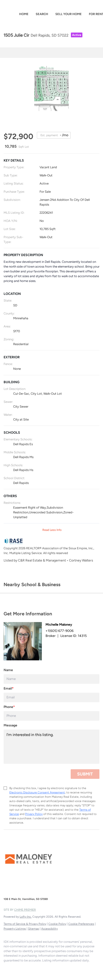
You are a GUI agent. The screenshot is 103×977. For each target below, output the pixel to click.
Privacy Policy (34, 814)
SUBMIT (85, 774)
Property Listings (15, 928)
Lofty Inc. (26, 916)
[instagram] (15, 967)
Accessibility (49, 928)
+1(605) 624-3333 (17, 890)
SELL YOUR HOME (68, 14)
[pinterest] (25, 967)
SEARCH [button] (42, 14)
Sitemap (33, 928)
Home (24, 14)
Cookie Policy (57, 924)
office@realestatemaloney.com (60, 890)
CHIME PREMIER (25, 909)
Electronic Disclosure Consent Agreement (37, 792)
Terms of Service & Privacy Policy (25, 924)
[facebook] (6, 967)
